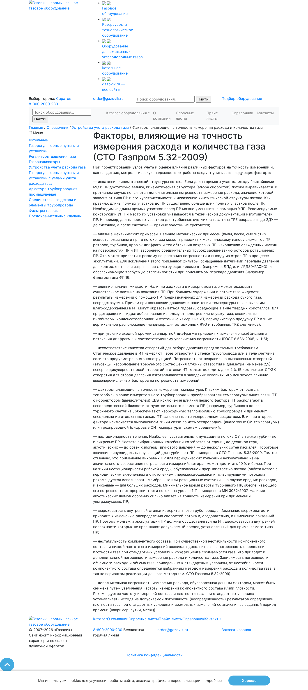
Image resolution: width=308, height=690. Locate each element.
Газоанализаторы (44, 161)
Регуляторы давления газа (52, 156)
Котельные (38, 140)
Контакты (265, 113)
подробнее (212, 680)
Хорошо (249, 680)
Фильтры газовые (44, 210)
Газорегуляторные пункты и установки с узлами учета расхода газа (54, 178)
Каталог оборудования (126, 113)
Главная (36, 127)
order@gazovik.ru (108, 98)
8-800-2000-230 (43, 104)
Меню (38, 133)
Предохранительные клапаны (55, 216)
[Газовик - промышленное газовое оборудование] (57, 5)
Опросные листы (185, 116)
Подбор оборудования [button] (242, 98)
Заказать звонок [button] (236, 629)
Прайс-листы (213, 116)
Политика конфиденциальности (154, 655)
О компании (162, 116)
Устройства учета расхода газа (100, 127)
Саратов (63, 98)
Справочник (242, 113)
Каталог (100, 619)
